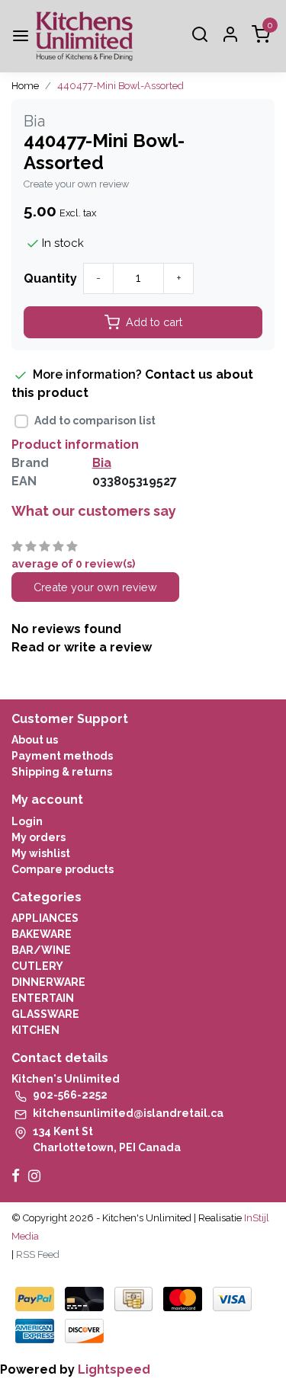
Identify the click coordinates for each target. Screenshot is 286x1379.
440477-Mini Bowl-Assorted (120, 85)
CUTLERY (37, 966)
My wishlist (40, 853)
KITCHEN (35, 1030)
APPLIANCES (45, 918)
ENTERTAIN (42, 998)
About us (34, 740)
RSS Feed (37, 1254)
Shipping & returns (61, 772)
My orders (38, 837)
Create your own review (76, 184)
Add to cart (154, 321)
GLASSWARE (45, 1014)
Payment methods (62, 756)
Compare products (62, 869)
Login (27, 821)
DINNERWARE (48, 982)
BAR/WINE (41, 950)
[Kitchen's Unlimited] (84, 36)
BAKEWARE (41, 934)
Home (25, 85)
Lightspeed (114, 1369)
